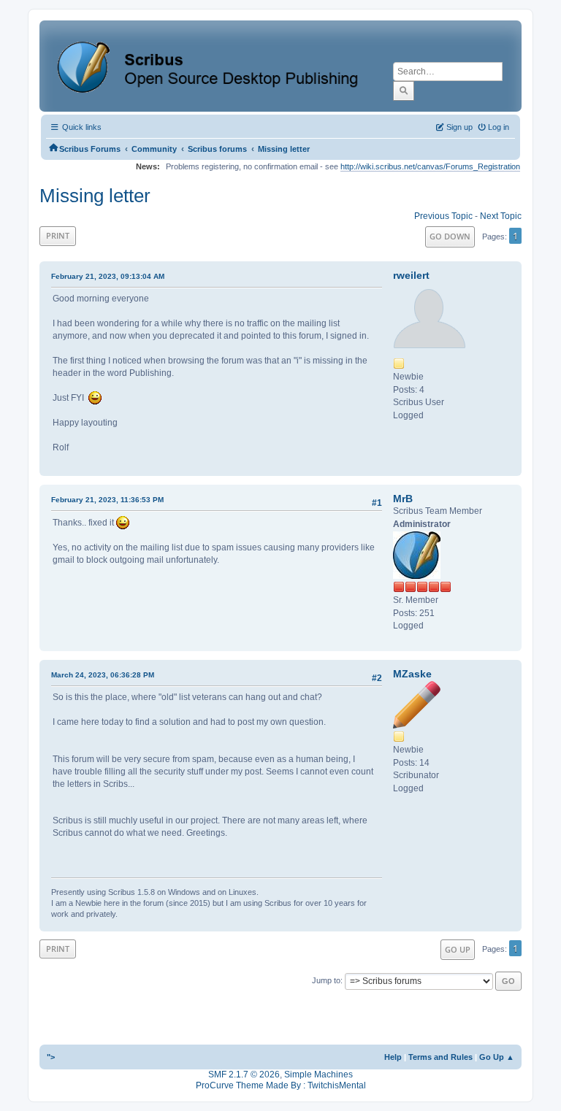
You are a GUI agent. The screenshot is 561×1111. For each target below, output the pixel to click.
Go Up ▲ (496, 1057)
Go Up (457, 949)
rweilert (411, 275)
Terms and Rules (440, 1057)
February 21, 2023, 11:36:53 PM (107, 500)
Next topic (501, 216)
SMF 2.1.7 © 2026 (244, 1074)
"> (51, 1057)
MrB (403, 498)
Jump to (326, 980)
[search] (403, 90)
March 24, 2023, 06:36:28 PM (102, 675)
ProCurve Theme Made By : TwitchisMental (281, 1085)
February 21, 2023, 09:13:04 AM (107, 276)
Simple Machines (318, 1074)
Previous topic (443, 216)
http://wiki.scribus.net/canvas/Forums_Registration (430, 166)
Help (393, 1057)
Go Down (450, 236)
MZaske (412, 674)
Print (57, 235)
